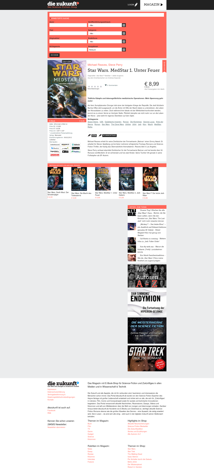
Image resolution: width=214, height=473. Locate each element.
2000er (128, 124)
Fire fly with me (147, 247)
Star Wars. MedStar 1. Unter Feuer (106, 194)
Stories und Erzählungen (137, 431)
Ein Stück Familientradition (152, 255)
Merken (164, 67)
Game (90, 431)
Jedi (139, 124)
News (90, 449)
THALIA (76, 151)
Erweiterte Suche (60, 18)
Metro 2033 (132, 462)
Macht (150, 124)
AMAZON (65, 144)
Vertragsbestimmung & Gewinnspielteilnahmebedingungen (61, 395)
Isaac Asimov (133, 456)
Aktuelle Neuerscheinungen (138, 423)
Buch (90, 423)
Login (131, 5)
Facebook (51, 410)
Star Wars (105, 124)
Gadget (91, 434)
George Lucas (148, 121)
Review (90, 454)
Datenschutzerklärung (56, 392)
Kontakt (51, 399)
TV (89, 429)
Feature (91, 462)
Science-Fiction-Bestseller (138, 426)
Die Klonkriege (136, 121)
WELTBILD (55, 154)
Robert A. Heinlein (135, 467)
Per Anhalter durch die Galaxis (140, 459)
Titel (51, 30)
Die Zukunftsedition (135, 429)
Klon (144, 124)
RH (55, 144)
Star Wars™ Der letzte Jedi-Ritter (153, 194)
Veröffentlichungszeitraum (99, 22)
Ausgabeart (93, 46)
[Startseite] (63, 5)
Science (91, 436)
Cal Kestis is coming (149, 239)
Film (89, 426)
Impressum (52, 389)
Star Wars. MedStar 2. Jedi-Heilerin (130, 194)
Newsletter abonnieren (56, 427)
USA (101, 121)
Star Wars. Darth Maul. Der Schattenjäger (58, 193)
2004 (134, 124)
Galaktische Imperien (113, 121)
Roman (126, 121)
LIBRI (55, 148)
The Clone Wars (117, 124)
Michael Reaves (97, 64)
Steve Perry (115, 64)
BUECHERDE (76, 144)
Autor (51, 22)
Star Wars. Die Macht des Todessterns (81, 194)
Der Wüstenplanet (135, 464)
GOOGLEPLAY (76, 148)
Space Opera (93, 121)
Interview (91, 459)
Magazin (152, 4)
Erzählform (92, 38)
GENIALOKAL (65, 148)
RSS (49, 413)
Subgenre (92, 30)
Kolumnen (92, 439)
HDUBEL (55, 151)
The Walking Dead (135, 454)
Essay (90, 451)
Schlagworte (54, 46)
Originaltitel (54, 38)
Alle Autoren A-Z (134, 434)
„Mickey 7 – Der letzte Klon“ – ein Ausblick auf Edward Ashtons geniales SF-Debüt (152, 227)
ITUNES (65, 151)
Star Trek (131, 451)
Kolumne (91, 456)
